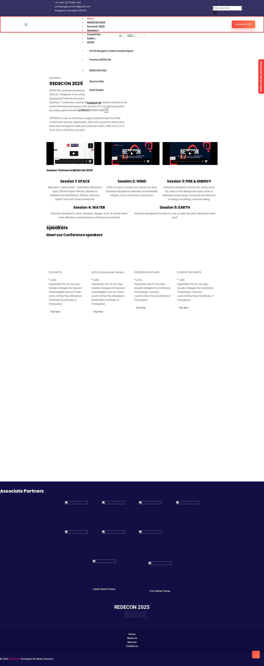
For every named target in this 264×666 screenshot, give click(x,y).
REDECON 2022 (97, 70)
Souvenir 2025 (96, 26)
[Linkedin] (205, 7)
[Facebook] (128, 614)
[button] (215, 4)
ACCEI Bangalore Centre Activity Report (111, 50)
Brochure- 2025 (243, 24)
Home (90, 18)
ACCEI (90, 42)
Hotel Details (96, 90)
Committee (94, 34)
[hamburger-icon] (230, 17)
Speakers (93, 30)
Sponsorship (96, 81)
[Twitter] (142, 614)
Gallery (91, 38)
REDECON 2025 (96, 22)
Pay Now (55, 311)
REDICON (14, 658)
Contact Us (94, 103)
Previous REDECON (100, 59)
